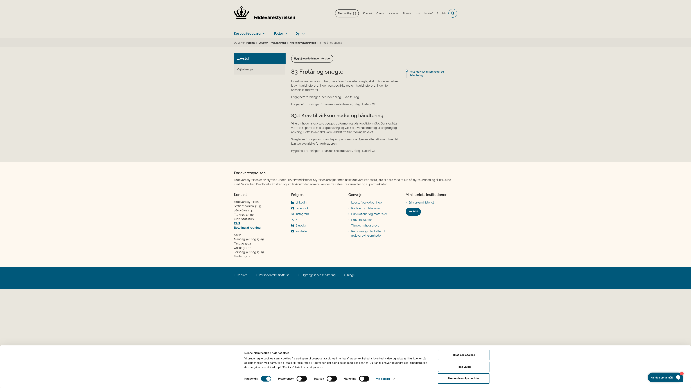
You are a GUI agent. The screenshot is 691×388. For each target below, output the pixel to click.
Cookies (242, 275)
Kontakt (413, 211)
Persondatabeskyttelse (274, 275)
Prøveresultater (361, 219)
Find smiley (345, 13)
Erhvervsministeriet (421, 202)
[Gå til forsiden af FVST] (264, 13)
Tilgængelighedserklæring (318, 275)
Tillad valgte (463, 366)
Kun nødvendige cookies (463, 378)
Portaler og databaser (365, 208)
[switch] (302, 379)
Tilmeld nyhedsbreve (365, 225)
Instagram (302, 214)
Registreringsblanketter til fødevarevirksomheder (368, 233)
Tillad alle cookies (464, 354)
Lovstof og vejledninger (367, 202)
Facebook (302, 208)
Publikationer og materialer (369, 214)
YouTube (301, 231)
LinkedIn (300, 202)
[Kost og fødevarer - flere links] (263, 32)
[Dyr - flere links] (303, 32)
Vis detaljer (383, 378)
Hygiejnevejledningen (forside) (312, 58)
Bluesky (300, 225)
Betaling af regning (247, 227)
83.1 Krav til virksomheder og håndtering (427, 73)
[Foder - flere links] (285, 32)
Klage (351, 275)
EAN (237, 223)
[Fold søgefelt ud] (452, 13)
